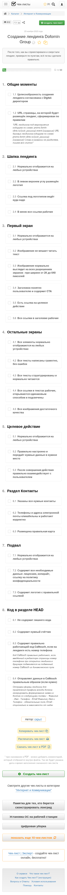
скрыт (38, 719)
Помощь (27, 885)
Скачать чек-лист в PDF (32, 747)
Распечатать (32, 739)
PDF (16, 22)
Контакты (38, 885)
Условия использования (43, 881)
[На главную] (6, 13)
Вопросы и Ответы (19, 881)
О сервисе (22, 873)
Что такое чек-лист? (39, 873)
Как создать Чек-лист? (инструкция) (33, 877)
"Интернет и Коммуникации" (34, 790)
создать (53, 22)
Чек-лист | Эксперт (20, 853)
